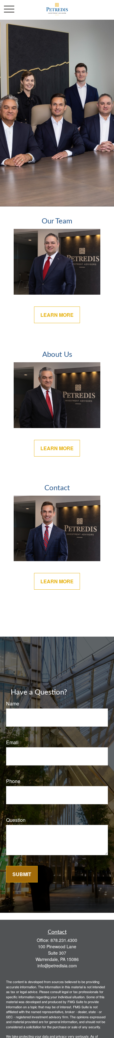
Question (16, 819)
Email (12, 742)
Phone (13, 781)
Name (12, 703)
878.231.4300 (63, 940)
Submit (21, 874)
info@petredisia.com (57, 966)
